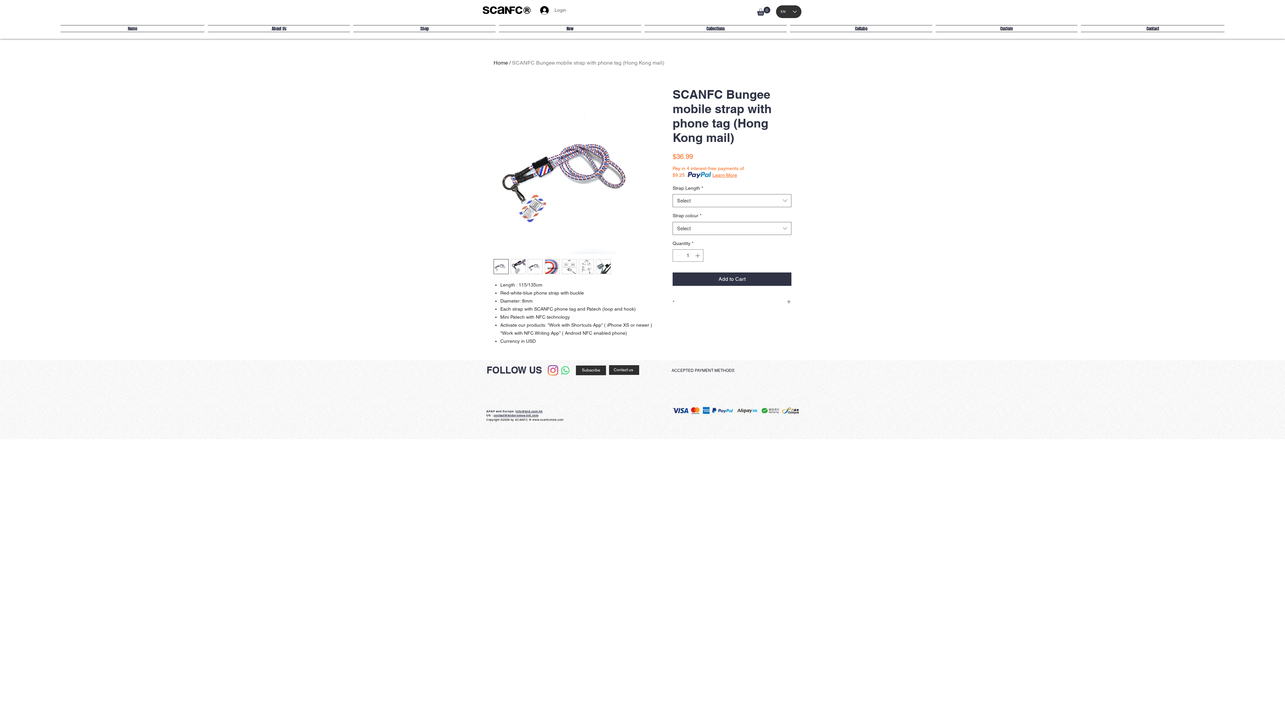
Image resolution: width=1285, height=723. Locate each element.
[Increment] (698, 255)
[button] (763, 11)
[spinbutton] (688, 255)
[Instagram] (553, 370)
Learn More (724, 175)
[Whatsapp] (565, 370)
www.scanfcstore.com (548, 420)
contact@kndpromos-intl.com (516, 415)
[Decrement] (678, 255)
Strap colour (687, 215)
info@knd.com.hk (529, 411)
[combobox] (732, 200)
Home (501, 63)
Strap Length (688, 188)
